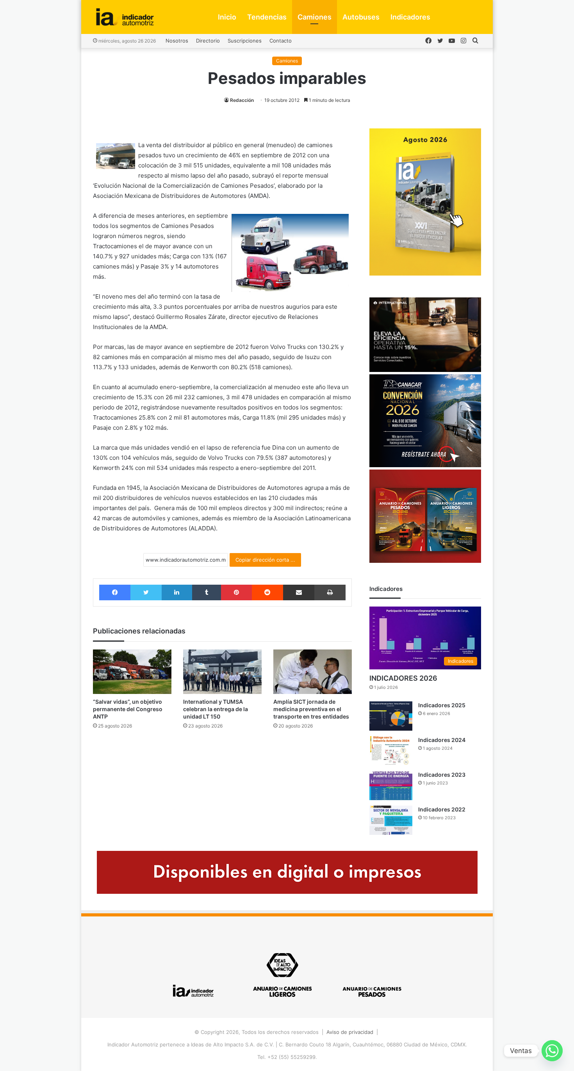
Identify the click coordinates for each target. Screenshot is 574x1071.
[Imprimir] (329, 592)
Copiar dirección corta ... (265, 560)
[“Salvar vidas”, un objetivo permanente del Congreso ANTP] (132, 671)
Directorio (208, 40)
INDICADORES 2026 (403, 678)
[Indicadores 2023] (390, 785)
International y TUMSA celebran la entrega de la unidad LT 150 (215, 709)
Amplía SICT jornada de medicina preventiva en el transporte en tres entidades (311, 709)
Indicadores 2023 (441, 774)
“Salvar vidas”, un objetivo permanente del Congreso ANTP (127, 709)
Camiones (315, 17)
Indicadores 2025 (441, 705)
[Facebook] (114, 592)
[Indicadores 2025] (390, 716)
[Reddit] (267, 592)
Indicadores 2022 (441, 809)
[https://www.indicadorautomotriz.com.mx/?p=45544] (425, 273)
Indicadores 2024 (441, 740)
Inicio (227, 17)
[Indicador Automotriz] (125, 17)
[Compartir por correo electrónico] (298, 592)
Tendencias (267, 17)
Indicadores (410, 17)
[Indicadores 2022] (390, 820)
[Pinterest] (236, 592)
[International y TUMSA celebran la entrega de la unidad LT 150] (222, 671)
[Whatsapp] (552, 1050)
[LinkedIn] (177, 592)
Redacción (242, 100)
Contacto (280, 40)
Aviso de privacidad (349, 1032)
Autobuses (361, 17)
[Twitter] (145, 592)
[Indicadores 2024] (390, 750)
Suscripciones (245, 40)
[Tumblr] (206, 592)
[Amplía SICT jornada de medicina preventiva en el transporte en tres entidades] (312, 671)
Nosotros (177, 40)
